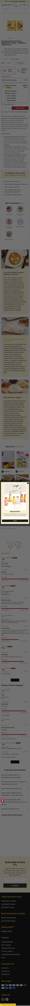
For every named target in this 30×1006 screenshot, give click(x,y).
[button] (8, 1005)
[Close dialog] (28, 483)
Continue (15, 520)
